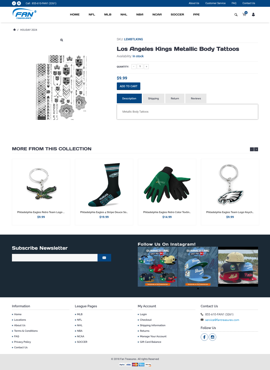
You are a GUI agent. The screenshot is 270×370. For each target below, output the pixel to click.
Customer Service (215, 3)
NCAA (157, 14)
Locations (20, 319)
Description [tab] (129, 98)
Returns (144, 331)
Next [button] (256, 149)
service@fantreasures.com (222, 320)
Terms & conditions (26, 331)
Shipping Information (152, 325)
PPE (196, 14)
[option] (41, 192)
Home (75, 14)
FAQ (234, 3)
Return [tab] (175, 98)
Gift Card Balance (150, 342)
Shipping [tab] (153, 98)
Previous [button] (252, 149)
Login (143, 314)
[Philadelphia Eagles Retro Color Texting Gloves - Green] (167, 185)
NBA (139, 14)
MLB (107, 14)
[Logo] (24, 13)
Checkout (146, 319)
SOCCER (177, 14)
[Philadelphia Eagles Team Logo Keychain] (230, 185)
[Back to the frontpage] (14, 30)
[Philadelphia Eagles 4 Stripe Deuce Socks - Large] (104, 185)
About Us (194, 3)
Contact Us (248, 3)
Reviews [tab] (196, 98)
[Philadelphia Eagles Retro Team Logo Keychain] (41, 185)
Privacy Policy (22, 342)
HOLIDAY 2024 (28, 30)
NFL (92, 14)
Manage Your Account (153, 336)
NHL (123, 14)
